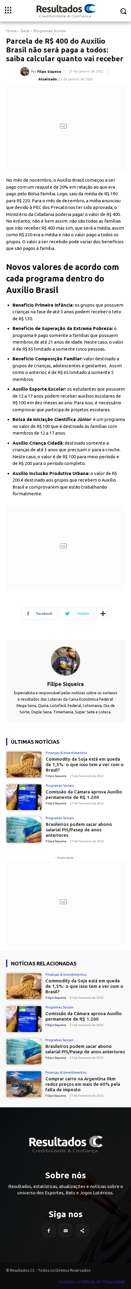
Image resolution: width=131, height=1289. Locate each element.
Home (11, 31)
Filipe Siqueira (49, 71)
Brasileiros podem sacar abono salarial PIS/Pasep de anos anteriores (79, 830)
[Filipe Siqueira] (25, 71)
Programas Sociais (50, 31)
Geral (25, 31)
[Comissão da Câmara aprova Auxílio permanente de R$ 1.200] (24, 797)
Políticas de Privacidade (102, 1281)
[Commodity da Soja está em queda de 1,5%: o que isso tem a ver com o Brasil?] (24, 764)
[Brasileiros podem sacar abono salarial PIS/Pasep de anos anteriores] (24, 829)
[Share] (82, 1230)
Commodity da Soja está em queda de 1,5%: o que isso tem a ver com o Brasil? (85, 764)
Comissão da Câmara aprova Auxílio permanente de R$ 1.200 (84, 794)
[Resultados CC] (65, 11)
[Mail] (66, 1230)
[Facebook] (49, 1230)
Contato (66, 1281)
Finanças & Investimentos (66, 753)
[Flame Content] (65, 1144)
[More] (103, 613)
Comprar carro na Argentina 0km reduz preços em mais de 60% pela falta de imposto (82, 1084)
